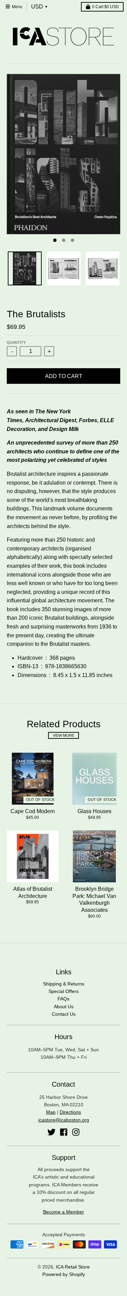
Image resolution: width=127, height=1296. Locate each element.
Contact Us (64, 1014)
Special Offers (63, 991)
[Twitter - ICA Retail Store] (51, 1132)
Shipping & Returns (63, 984)
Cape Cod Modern (32, 811)
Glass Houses (94, 811)
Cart (105, 6)
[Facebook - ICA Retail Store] (64, 1132)
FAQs (63, 998)
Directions (70, 1112)
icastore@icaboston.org (63, 1120)
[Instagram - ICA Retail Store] (76, 1132)
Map (51, 1112)
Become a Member (63, 1212)
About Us (63, 1006)
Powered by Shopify (63, 1274)
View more (63, 735)
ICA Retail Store (73, 1267)
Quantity (16, 342)
